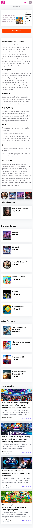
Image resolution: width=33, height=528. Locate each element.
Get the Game (16, 31)
